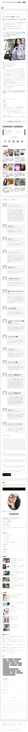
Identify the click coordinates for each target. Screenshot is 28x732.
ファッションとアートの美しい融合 (14, 2)
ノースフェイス (18, 659)
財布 (5, 549)
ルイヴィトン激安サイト (8, 521)
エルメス (13, 663)
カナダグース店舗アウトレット (9, 674)
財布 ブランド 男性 (14, 616)
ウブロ (19, 670)
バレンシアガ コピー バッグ (8, 519)
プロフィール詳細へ (14, 514)
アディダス (11, 661)
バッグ (4, 20)
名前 (4, 452)
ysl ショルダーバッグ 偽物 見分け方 (14, 205)
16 (23, 19)
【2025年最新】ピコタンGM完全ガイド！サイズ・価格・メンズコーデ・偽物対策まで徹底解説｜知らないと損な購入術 (8, 190)
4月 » (6, 715)
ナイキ (5, 659)
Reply (21, 206)
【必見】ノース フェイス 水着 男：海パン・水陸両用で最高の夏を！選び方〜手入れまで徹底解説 (18, 586)
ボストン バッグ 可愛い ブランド (13, 251)
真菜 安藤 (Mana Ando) (14, 19)
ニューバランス (14, 665)
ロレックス (11, 659)
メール (5, 458)
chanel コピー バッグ (7, 522)
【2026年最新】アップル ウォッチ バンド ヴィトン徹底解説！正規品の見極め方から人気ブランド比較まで (18, 573)
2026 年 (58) (6, 681)
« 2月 (4, 715)
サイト (4, 464)
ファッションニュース (9, 542)
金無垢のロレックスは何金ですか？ (11, 647)
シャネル (5, 661)
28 (7, 712)
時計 (5, 544)
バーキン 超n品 (6, 524)
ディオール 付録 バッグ (8, 126)
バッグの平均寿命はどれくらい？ (10, 644)
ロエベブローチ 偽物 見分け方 (16, 594)
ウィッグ (6, 537)
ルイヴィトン (6, 665)
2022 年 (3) (6, 692)
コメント (5, 438)
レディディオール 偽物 (20, 32)
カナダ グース (19, 672)
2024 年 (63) (6, 686)
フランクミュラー (7, 672)
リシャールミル (6, 663)
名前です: (5, 511)
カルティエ (19, 663)
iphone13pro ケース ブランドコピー (17, 608)
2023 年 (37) (6, 689)
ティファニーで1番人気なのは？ (9, 670)
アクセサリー (7, 534)
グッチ (20, 665)
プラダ (14, 672)
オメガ (17, 661)
